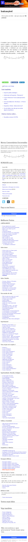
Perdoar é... (5, 347)
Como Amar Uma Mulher (8, 341)
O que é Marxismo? (7, 429)
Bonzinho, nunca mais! (7, 324)
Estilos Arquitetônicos (7, 514)
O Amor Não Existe (6, 251)
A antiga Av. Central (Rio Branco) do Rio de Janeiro (14, 452)
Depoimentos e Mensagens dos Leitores (10, 187)
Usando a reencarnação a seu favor (10, 398)
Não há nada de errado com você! (10, 296)
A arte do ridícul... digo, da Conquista (11, 336)
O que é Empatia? (6, 356)
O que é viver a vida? (7, 286)
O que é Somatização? (7, 367)
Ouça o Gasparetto (6, 379)
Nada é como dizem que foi (8, 228)
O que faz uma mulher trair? (9, 329)
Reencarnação (5, 486)
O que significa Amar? (7, 262)
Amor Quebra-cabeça (7, 254)
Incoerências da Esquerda (8, 426)
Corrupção (4, 440)
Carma (4, 487)
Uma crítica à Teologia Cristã (9, 407)
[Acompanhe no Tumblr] (8, 201)
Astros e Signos (6, 517)
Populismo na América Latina (9, 434)
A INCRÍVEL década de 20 (8, 450)
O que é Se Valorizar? (7, 354)
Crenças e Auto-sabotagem (8, 283)
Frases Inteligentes (6, 512)
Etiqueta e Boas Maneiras (8, 516)
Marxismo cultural (6, 430)
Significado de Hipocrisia (8, 359)
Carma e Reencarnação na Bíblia (10, 391)
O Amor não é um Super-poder (9, 250)
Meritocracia (5, 444)
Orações (4, 416)
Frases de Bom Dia (6, 513)
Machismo (4, 438)
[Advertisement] (14, 30)
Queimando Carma (6, 392)
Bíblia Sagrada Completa (8, 469)
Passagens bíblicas (6, 461)
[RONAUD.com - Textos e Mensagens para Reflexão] (14, 3)
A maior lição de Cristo (7, 375)
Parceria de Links (6, 195)
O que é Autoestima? (7, 360)
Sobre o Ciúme (5, 258)
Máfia (3, 443)
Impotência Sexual (6, 340)
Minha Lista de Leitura (7, 189)
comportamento (9, 175)
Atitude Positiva (6, 309)
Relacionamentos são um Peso (9, 272)
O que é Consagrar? (7, 366)
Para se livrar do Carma (8, 383)
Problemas (4, 304)
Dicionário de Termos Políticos (9, 431)
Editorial (4, 184)
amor (19, 175)
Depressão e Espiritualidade (9, 386)
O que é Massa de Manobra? (9, 368)
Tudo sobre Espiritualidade (8, 417)
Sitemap (9, 541)
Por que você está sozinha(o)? (9, 255)
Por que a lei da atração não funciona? (11, 313)
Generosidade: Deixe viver (8, 400)
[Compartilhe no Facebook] (14, 82)
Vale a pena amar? (6, 261)
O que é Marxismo (6, 370)
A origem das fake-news (8, 239)
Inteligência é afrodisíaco (8, 332)
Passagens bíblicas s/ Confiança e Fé (11, 465)
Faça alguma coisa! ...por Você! (9, 305)
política (3, 176)
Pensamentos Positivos (7, 314)
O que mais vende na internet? (9, 234)
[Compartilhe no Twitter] (22, 82)
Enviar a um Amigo (9, 86)
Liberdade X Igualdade (7, 439)
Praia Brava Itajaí (6, 518)
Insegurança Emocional (7, 285)
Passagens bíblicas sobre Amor (9, 463)
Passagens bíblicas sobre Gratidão (10, 464)
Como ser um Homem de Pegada (10, 333)
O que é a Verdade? (7, 358)
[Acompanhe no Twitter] (3, 201)
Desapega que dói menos (8, 267)
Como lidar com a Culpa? (8, 394)
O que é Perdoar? (6, 348)
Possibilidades (5, 317)
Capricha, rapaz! (6, 327)
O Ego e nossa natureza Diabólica (10, 403)
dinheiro (15, 175)
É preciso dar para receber (8, 316)
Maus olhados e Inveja (7, 385)
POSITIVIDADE (6, 378)
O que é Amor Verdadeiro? (8, 266)
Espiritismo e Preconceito (8, 390)
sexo (21, 175)
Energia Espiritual (6, 282)
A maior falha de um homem (9, 326)
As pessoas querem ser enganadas (10, 232)
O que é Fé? (5, 363)
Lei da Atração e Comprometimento (10, 310)
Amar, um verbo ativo (7, 259)
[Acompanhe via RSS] (13, 201)
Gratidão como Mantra (7, 399)
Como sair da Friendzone (8, 328)
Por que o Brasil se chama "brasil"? (10, 435)
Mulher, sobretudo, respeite (8, 331)
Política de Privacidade (7, 193)
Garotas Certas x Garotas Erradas (10, 337)
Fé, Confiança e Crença (8, 377)
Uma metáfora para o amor (8, 268)
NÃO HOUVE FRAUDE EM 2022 (10, 423)
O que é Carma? (6, 362)
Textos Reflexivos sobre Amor (9, 274)
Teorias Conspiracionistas (8, 242)
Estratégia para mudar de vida (9, 306)
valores (3, 175)
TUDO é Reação (6, 425)
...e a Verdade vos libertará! (8, 244)
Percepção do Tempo (7, 235)
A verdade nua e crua (7, 243)
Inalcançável (6, 11)
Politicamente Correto (7, 436)
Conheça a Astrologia (7, 395)
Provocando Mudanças (7, 308)
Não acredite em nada (7, 238)
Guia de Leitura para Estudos (9, 485)
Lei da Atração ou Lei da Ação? (9, 312)
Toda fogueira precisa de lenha (9, 257)
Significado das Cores (7, 521)
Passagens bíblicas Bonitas (8, 468)
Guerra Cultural (6, 236)
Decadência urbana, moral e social (10, 455)
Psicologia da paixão (7, 263)
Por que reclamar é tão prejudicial (10, 387)
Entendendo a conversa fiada (9, 287)
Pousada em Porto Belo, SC (9, 522)
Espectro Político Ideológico (8, 433)
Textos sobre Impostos (7, 442)
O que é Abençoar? (6, 364)
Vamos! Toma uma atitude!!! (9, 297)
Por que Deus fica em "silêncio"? (10, 396)
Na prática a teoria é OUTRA (11, 117)
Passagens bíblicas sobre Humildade (11, 467)
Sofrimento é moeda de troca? (9, 406)
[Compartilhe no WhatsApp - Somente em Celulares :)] (5, 82)
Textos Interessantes (7, 497)
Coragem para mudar (7, 299)
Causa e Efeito (5, 300)
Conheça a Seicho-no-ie (8, 382)
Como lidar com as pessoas (8, 289)
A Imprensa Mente (6, 231)
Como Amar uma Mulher (8, 253)
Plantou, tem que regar (7, 335)
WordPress (14, 541)
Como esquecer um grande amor (10, 270)
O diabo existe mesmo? (8, 408)
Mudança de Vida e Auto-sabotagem (11, 318)
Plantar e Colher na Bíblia (8, 402)
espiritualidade (22, 173)
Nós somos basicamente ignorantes (10, 227)
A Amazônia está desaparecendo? (10, 240)
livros (24, 175)
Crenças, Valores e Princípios (9, 281)
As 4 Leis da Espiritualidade (8, 404)
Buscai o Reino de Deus (8, 381)
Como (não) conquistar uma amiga (10, 339)
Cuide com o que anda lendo (9, 303)
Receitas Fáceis (6, 520)
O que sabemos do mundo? (9, 226)
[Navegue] (2, 3)
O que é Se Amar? (6, 350)
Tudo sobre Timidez (7, 290)
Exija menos (5, 264)
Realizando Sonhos (6, 301)
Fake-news (5, 230)
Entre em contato (6, 191)
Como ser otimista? (6, 389)
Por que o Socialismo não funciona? (10, 427)
